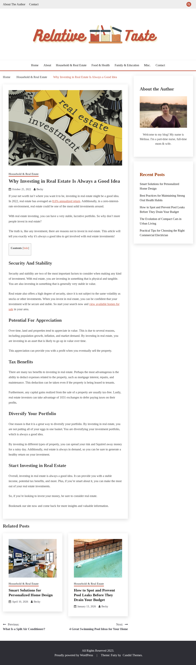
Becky (40, 189)
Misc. (147, 65)
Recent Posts (152, 174)
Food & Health (100, 65)
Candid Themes (132, 655)
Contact (33, 4)
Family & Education (127, 65)
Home (34, 65)
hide (26, 248)
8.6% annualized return (66, 201)
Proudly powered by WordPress (74, 655)
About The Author (14, 4)
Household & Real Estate (71, 65)
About (47, 65)
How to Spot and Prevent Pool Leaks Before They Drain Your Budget (94, 595)
